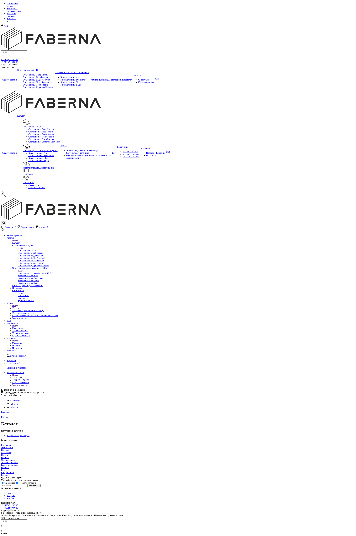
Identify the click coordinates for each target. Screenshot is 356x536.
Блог (3, 470)
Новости (5, 450)
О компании (7, 447)
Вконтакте (15, 400)
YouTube (14, 407)
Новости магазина (27, 483)
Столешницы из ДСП (28, 250)
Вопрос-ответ (7, 472)
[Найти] (2, 55)
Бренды (4, 475)
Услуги (15, 308)
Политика (6, 455)
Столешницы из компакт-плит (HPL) (35, 273)
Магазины (6, 452)
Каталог (16, 243)
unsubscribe (9, 483)
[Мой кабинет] (2, 194)
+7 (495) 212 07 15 (9, 59)
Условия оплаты (8, 460)
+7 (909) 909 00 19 (9, 62)
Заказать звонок (19, 385)
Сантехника (23, 295)
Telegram (14, 404)
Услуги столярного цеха (18, 435)
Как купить (17, 328)
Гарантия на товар (9, 465)
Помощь (5, 457)
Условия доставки (9, 462)
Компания (17, 343)
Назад (15, 240)
